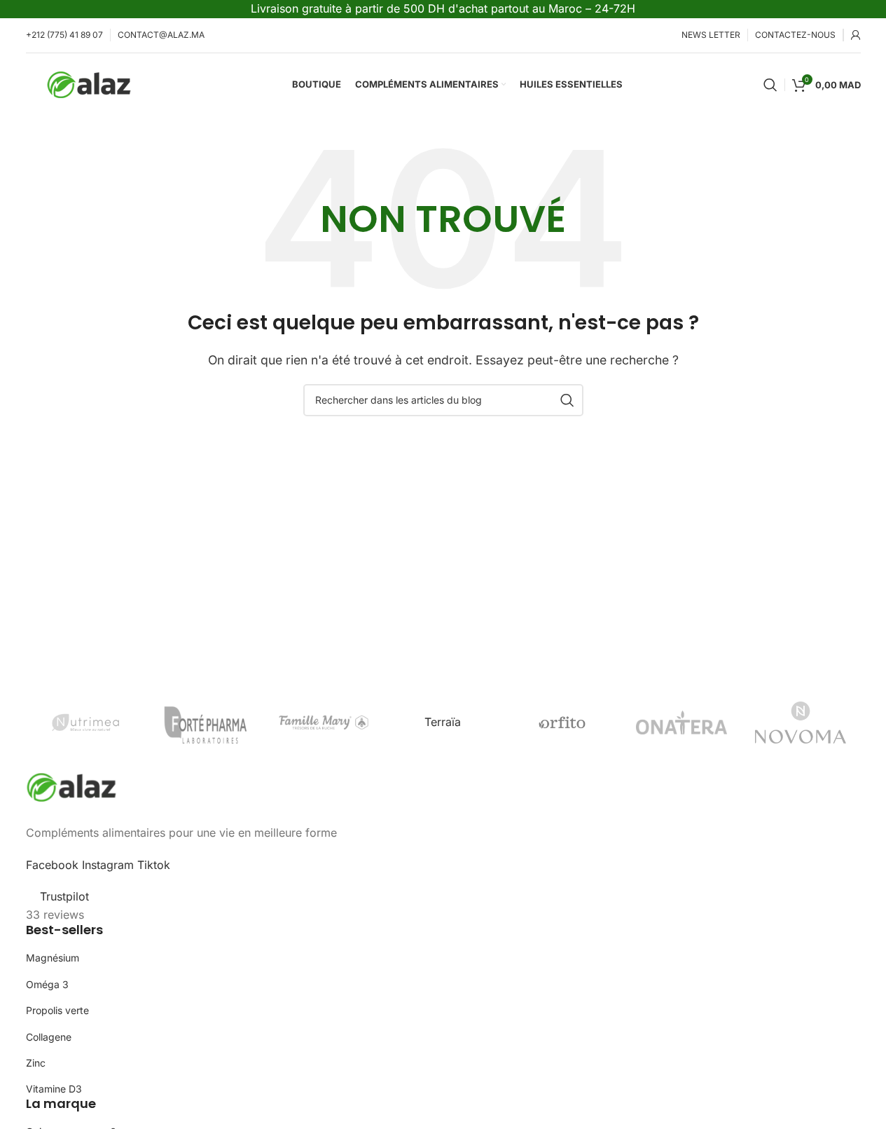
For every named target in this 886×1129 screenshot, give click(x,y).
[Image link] (71, 786)
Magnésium (52, 958)
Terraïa (442, 722)
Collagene (48, 1037)
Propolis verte (57, 1010)
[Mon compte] (856, 35)
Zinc (36, 1063)
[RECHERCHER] (567, 400)
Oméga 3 (47, 984)
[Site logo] (89, 83)
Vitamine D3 (54, 1089)
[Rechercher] (770, 85)
